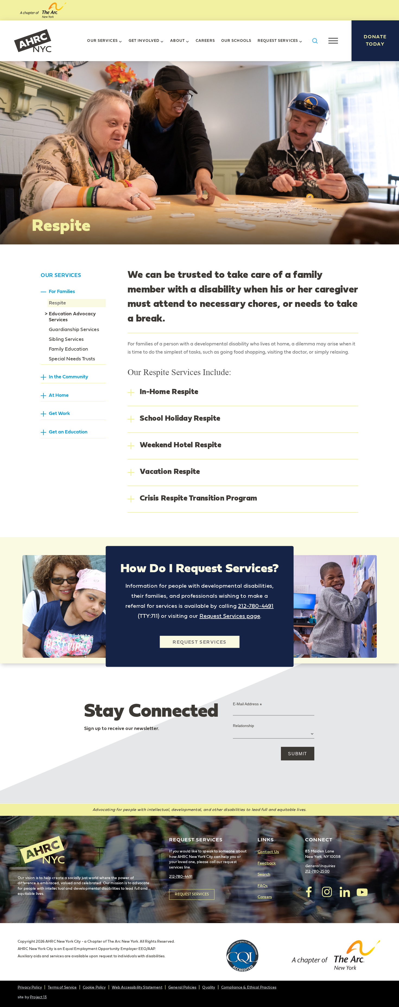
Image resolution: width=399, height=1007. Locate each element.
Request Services (278, 41)
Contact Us (268, 852)
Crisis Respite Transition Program (198, 498)
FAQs (263, 886)
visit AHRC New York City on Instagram (327, 892)
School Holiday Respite (180, 418)
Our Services (102, 41)
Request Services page (229, 616)
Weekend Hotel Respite (180, 445)
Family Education (68, 349)
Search (264, 874)
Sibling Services (66, 339)
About (177, 41)
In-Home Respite (169, 392)
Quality (208, 987)
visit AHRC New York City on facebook (309, 892)
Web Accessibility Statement (137, 987)
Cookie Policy (94, 987)
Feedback (267, 863)
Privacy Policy (30, 987)
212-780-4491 (256, 606)
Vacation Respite (170, 472)
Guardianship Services (74, 329)
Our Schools (236, 41)
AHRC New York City (32, 40)
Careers (205, 41)
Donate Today (375, 40)
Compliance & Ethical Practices (248, 987)
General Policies (182, 987)
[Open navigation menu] (333, 40)
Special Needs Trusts (72, 359)
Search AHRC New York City (314, 40)
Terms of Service (62, 987)
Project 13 (38, 997)
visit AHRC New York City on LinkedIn (344, 892)
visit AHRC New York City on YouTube (362, 892)
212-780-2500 (317, 871)
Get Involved (144, 41)
